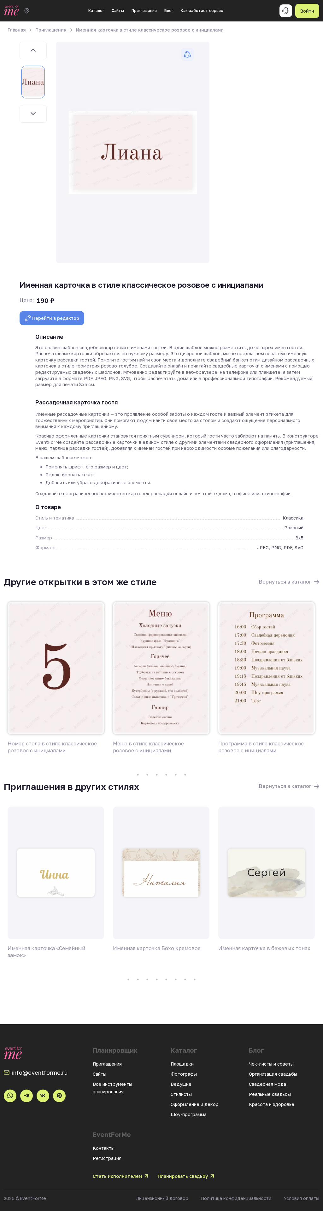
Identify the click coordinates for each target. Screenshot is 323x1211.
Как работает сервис (202, 10)
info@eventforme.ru (40, 1072)
